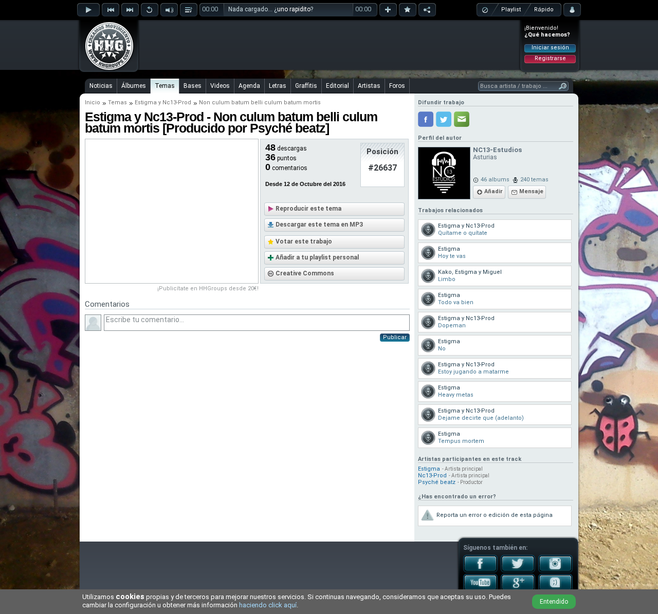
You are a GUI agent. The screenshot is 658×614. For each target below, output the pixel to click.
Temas (165, 85)
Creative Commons (305, 273)
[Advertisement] (329, 45)
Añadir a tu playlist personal (317, 257)
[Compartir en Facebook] (425, 119)
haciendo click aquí (268, 605)
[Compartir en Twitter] (443, 119)
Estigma (146, 102)
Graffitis (306, 85)
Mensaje (531, 191)
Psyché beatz (436, 482)
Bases (193, 85)
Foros (397, 85)
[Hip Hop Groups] (106, 69)
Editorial (337, 85)
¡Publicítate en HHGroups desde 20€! (208, 288)
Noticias (101, 85)
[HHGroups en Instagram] (555, 570)
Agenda (249, 85)
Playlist (511, 9)
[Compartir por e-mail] (461, 119)
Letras (277, 85)
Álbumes (133, 85)
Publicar (395, 337)
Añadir (493, 191)
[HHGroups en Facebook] (480, 570)
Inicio (92, 102)
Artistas (369, 85)
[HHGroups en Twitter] (518, 570)
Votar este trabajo (304, 241)
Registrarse (550, 58)
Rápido (544, 9)
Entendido (554, 601)
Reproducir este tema (308, 208)
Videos (220, 85)
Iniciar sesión (550, 47)
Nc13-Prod (176, 102)
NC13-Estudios (497, 150)
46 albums (495, 179)
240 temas (534, 179)
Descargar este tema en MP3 (319, 224)
